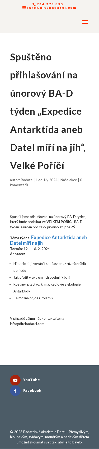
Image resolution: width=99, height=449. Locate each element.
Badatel (27, 179)
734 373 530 (50, 4)
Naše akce (68, 179)
